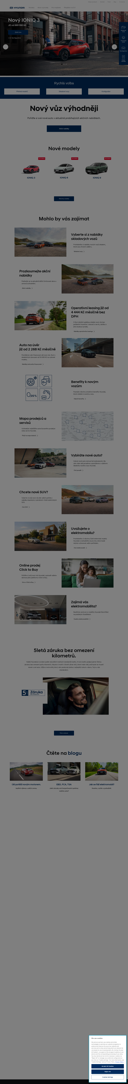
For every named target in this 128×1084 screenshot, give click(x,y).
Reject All (108, 1071)
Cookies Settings (107, 1077)
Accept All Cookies (108, 1066)
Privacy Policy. (119, 1062)
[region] (107, 1058)
